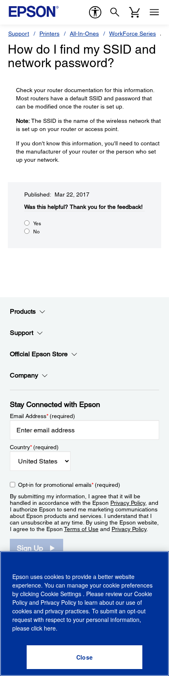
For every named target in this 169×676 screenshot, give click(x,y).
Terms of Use (81, 529)
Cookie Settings (62, 594)
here (50, 628)
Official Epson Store (39, 354)
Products (23, 311)
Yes (37, 223)
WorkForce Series (132, 33)
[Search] (114, 12)
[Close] (84, 657)
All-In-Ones (84, 33)
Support (18, 33)
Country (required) (34, 447)
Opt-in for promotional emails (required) (69, 485)
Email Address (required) (42, 416)
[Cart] (134, 12)
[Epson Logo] (33, 11)
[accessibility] (95, 12)
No (36, 232)
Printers (49, 33)
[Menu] (154, 12)
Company (24, 375)
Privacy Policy (127, 503)
